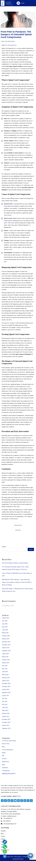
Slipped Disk (5, 761)
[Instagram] (12, 800)
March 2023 (5, 710)
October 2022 (5, 725)
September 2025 (6, 650)
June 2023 (4, 701)
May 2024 (4, 668)
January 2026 (5, 639)
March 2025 (5, 656)
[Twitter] (5, 800)
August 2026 (5, 618)
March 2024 (5, 674)
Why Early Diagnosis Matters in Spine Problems (15, 563)
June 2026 (4, 624)
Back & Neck (5, 743)
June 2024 (4, 665)
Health (4, 752)
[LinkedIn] (8, 800)
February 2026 (6, 636)
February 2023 (6, 713)
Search (4, 546)
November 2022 (6, 722)
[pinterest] (21, 800)
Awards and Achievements (9, 740)
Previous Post (18, 525)
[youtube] (15, 800)
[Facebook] (2, 800)
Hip (3, 755)
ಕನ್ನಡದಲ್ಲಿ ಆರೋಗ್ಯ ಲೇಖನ (8, 773)
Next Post (18, 530)
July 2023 (4, 698)
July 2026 (4, 621)
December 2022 (6, 719)
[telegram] (31, 800)
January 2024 (5, 680)
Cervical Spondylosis (7, 749)
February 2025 (6, 659)
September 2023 (6, 692)
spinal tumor (11, 329)
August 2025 (5, 653)
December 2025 (6, 642)
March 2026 (5, 633)
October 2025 (5, 647)
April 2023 (5, 707)
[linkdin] (18, 800)
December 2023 (6, 683)
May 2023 (4, 704)
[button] (18, 3)
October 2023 (5, 689)
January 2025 (5, 662)
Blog (3, 746)
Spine (2, 41)
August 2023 (5, 695)
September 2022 (6, 728)
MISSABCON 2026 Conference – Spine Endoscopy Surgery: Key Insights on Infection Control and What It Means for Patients (16, 582)
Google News (13, 45)
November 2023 (6, 686)
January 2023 (5, 716)
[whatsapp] (28, 800)
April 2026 (5, 630)
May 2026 (4, 627)
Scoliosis (4, 758)
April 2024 (5, 671)
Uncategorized (6, 770)
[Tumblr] (25, 800)
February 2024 (6, 677)
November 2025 (6, 645)
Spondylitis (5, 767)
